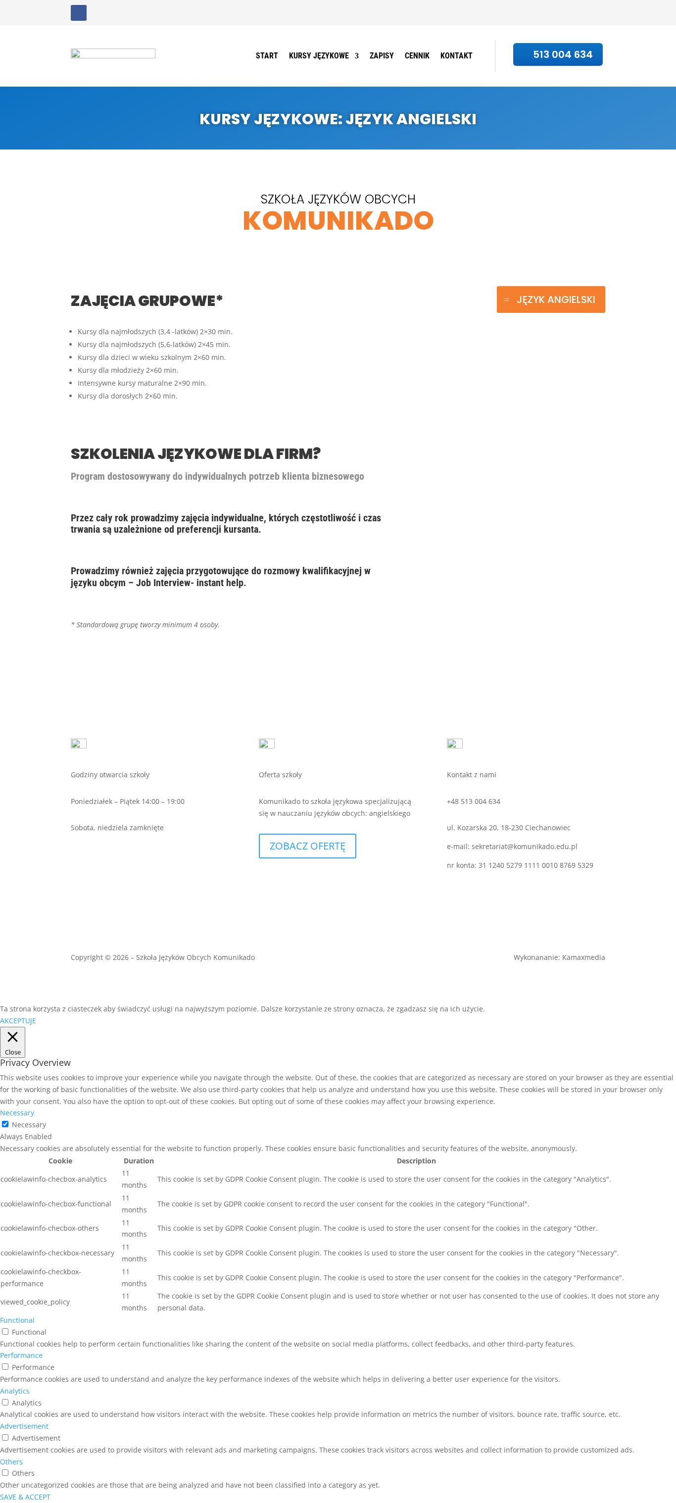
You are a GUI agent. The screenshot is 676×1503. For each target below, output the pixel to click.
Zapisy (508, 20)
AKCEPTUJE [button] (18, 1020)
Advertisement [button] (24, 1426)
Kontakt (589, 20)
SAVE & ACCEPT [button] (25, 1497)
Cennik (546, 20)
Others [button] (11, 1461)
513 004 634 (563, 54)
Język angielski (556, 299)
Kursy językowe (443, 20)
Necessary (29, 1124)
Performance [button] (21, 1355)
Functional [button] (17, 1320)
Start (389, 20)
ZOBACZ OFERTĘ (307, 845)
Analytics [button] (15, 1391)
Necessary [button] (17, 1112)
